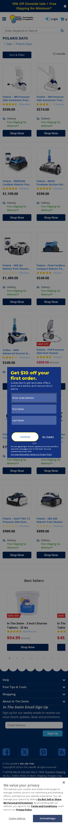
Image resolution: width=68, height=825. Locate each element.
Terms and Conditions (44, 806)
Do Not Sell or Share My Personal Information (32, 801)
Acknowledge (47, 818)
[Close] (64, 782)
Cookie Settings (17, 818)
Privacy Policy (24, 809)
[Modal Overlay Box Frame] (34, 412)
